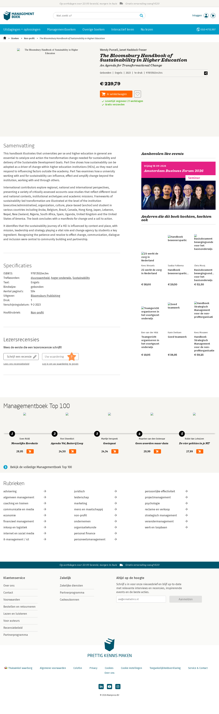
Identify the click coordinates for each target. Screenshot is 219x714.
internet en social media (18, 533)
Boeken (15, 38)
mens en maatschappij (88, 509)
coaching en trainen (15, 503)
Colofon (77, 668)
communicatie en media (18, 509)
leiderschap (81, 497)
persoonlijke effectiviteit (160, 491)
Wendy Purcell (109, 49)
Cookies (109, 668)
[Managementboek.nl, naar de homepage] (18, 19)
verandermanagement (159, 521)
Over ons (9, 585)
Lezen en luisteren (15, 613)
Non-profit (29, 38)
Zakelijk (65, 578)
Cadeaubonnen (69, 599)
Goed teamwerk (177, 336)
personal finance (84, 533)
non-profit (80, 515)
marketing (80, 503)
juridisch (79, 491)
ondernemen (82, 521)
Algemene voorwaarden (53, 668)
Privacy (93, 668)
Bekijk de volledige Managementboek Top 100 (41, 467)
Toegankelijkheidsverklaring (165, 668)
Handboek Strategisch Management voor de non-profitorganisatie (204, 343)
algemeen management (18, 497)
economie (9, 515)
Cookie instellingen (131, 668)
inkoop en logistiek (15, 527)
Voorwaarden (11, 599)
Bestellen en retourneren (19, 606)
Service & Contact (198, 668)
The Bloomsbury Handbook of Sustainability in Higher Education (72, 38)
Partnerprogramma (15, 634)
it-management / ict (16, 539)
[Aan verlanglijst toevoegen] (137, 94)
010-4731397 (208, 29)
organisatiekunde (85, 527)
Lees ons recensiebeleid (16, 364)
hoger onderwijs (61, 278)
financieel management (18, 521)
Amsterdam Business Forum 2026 (174, 171)
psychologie (152, 503)
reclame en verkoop (157, 509)
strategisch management (161, 515)
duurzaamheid (40, 278)
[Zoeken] (141, 15)
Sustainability (81, 278)
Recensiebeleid (13, 627)
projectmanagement (158, 497)
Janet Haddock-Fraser (133, 49)
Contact (8, 592)
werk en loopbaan (156, 527)
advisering (10, 491)
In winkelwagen (117, 94)
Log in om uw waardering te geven (60, 364)
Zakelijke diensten (71, 585)
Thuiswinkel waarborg (20, 668)
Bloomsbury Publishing (45, 295)
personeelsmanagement (89, 539)
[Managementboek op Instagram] (117, 686)
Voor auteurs (11, 620)
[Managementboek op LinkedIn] (101, 686)
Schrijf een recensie (19, 356)
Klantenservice (14, 578)
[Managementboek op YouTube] (109, 686)
